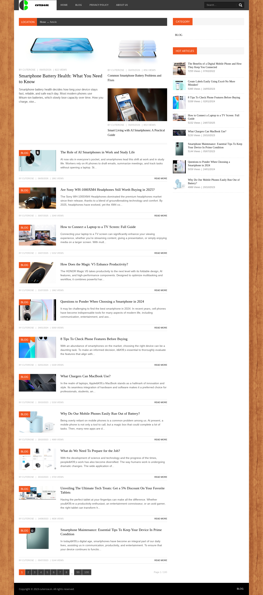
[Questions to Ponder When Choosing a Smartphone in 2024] (37, 309)
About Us (122, 5)
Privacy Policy (99, 5)
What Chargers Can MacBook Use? (85, 376)
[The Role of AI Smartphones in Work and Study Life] (37, 160)
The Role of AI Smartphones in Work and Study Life (97, 152)
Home (64, 5)
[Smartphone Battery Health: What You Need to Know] (61, 49)
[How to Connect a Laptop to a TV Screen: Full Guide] (37, 234)
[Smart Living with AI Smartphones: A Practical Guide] (137, 104)
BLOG (78, 5)
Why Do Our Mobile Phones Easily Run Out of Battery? (100, 413)
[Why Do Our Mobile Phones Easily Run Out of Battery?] (37, 421)
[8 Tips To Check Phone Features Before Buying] (37, 347)
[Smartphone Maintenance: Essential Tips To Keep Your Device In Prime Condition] (37, 537)
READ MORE (160, 178)
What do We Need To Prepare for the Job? (90, 451)
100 (86, 572)
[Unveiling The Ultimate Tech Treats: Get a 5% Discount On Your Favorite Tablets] (37, 492)
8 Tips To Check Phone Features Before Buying (93, 339)
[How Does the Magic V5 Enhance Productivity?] (37, 272)
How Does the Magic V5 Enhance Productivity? (94, 264)
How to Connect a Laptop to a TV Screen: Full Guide (98, 227)
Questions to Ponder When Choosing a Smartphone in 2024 (102, 301)
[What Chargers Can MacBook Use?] (37, 382)
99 (78, 572)
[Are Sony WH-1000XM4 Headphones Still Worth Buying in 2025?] (37, 197)
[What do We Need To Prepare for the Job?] (37, 459)
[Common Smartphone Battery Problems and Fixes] (137, 49)
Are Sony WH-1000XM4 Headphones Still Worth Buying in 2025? (107, 190)
